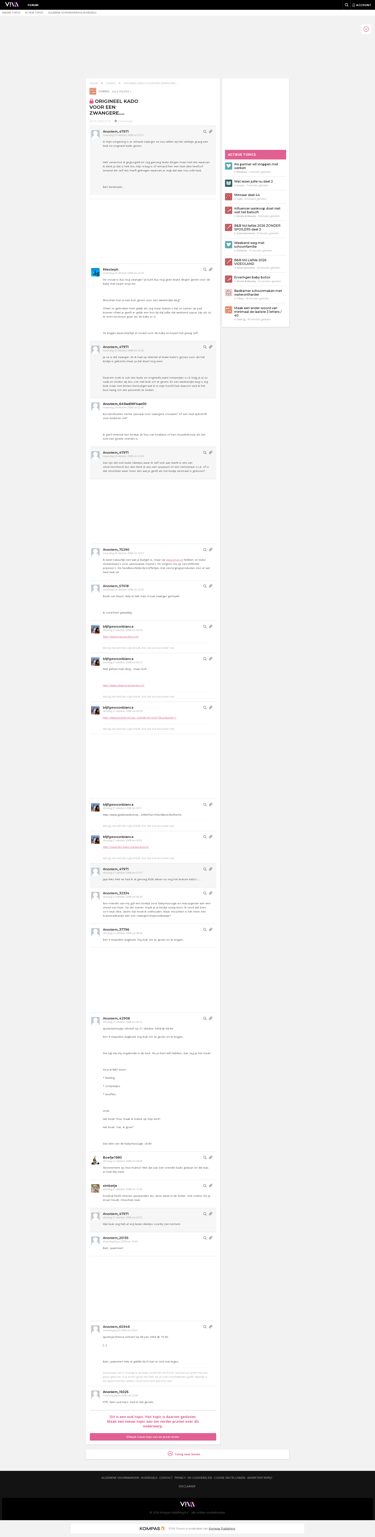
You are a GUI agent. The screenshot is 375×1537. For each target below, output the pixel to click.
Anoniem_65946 (116, 1327)
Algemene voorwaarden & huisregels (72, 12)
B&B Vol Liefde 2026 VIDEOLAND (250, 262)
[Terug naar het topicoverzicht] (92, 93)
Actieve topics (34, 12)
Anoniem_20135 (116, 1238)
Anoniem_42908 (116, 1018)
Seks (240, 199)
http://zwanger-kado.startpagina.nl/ (126, 847)
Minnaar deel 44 (247, 195)
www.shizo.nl (174, 560)
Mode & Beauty (246, 216)
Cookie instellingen (229, 1477)
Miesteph (110, 269)
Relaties (242, 172)
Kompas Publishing (222, 1528)
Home (94, 83)
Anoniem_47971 (116, 131)
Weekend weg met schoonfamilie (249, 244)
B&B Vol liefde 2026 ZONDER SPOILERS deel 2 (257, 227)
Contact (166, 1477)
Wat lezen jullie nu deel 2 (253, 181)
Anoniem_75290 (116, 550)
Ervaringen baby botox (252, 277)
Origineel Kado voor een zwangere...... (151, 83)
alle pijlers (121, 91)
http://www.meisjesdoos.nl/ (120, 636)
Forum (33, 5)
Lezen (240, 185)
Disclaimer (187, 1486)
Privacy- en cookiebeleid (193, 1477)
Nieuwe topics (11, 12)
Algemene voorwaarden (120, 1477)
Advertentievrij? (260, 1477)
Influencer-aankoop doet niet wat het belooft (257, 210)
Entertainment (246, 233)
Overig (111, 83)
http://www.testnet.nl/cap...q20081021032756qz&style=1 (139, 717)
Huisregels (149, 1477)
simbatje (110, 1186)
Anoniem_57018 (116, 586)
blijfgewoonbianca (118, 626)
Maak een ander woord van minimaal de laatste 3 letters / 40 (258, 311)
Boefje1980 (112, 1157)
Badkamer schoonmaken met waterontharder (258, 292)
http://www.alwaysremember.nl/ (124, 685)
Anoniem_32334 (116, 893)
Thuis (240, 298)
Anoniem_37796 (116, 929)
